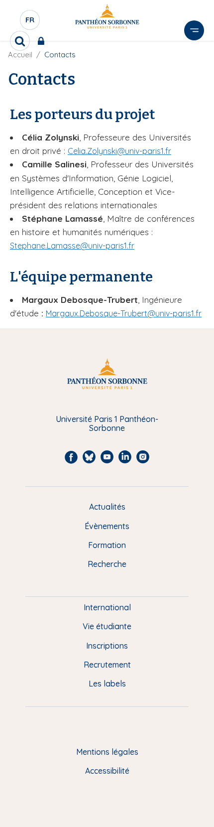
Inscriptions (107, 645)
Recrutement (107, 664)
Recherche (107, 563)
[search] (20, 41)
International (107, 607)
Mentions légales (107, 751)
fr (30, 22)
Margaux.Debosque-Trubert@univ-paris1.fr (124, 313)
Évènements (107, 526)
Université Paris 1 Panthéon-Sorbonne (107, 423)
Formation (107, 545)
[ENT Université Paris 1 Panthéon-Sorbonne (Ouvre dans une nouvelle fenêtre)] (43, 40)
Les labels (107, 683)
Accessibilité (107, 770)
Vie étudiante (107, 626)
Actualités (107, 506)
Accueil (20, 54)
